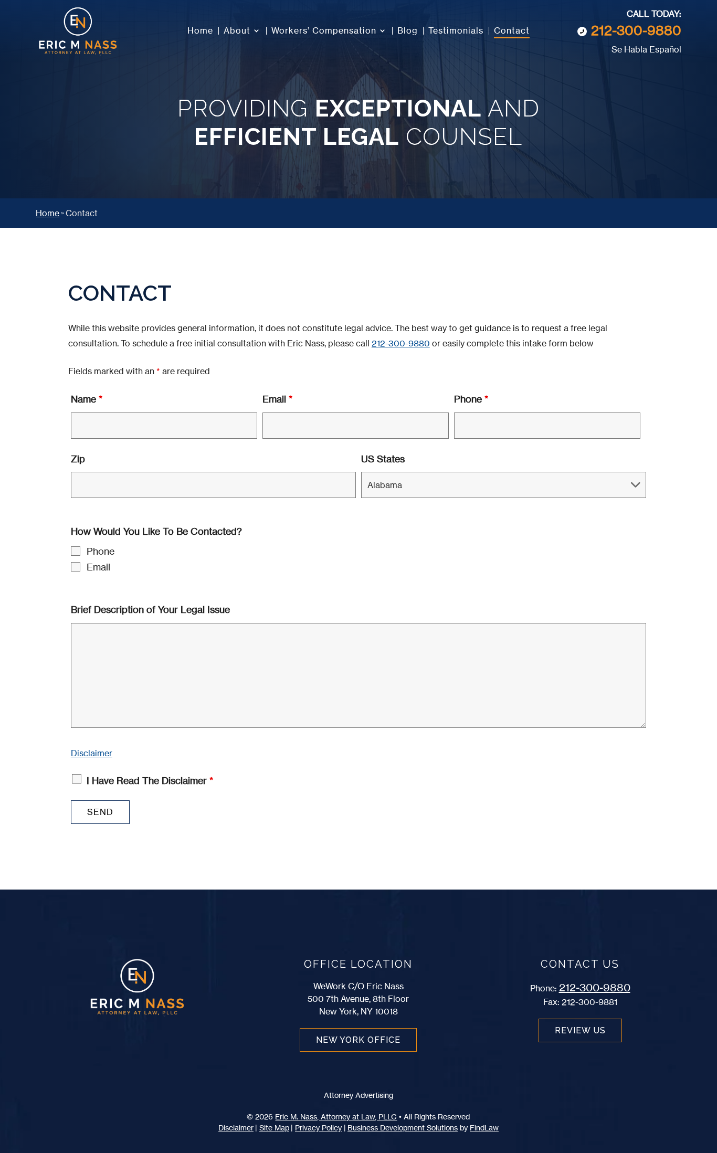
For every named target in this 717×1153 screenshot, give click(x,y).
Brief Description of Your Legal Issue (150, 609)
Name (86, 399)
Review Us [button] (580, 1030)
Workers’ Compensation (323, 31)
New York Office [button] (358, 1040)
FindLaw (484, 1127)
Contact (512, 31)
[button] (703, 1076)
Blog (407, 31)
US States (383, 458)
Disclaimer (91, 753)
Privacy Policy (318, 1127)
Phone (471, 399)
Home (200, 31)
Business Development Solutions (402, 1127)
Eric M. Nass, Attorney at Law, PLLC (336, 1116)
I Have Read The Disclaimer (150, 780)
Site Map (274, 1127)
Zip (78, 458)
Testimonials (455, 31)
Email (277, 399)
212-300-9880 (636, 30)
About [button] (237, 31)
